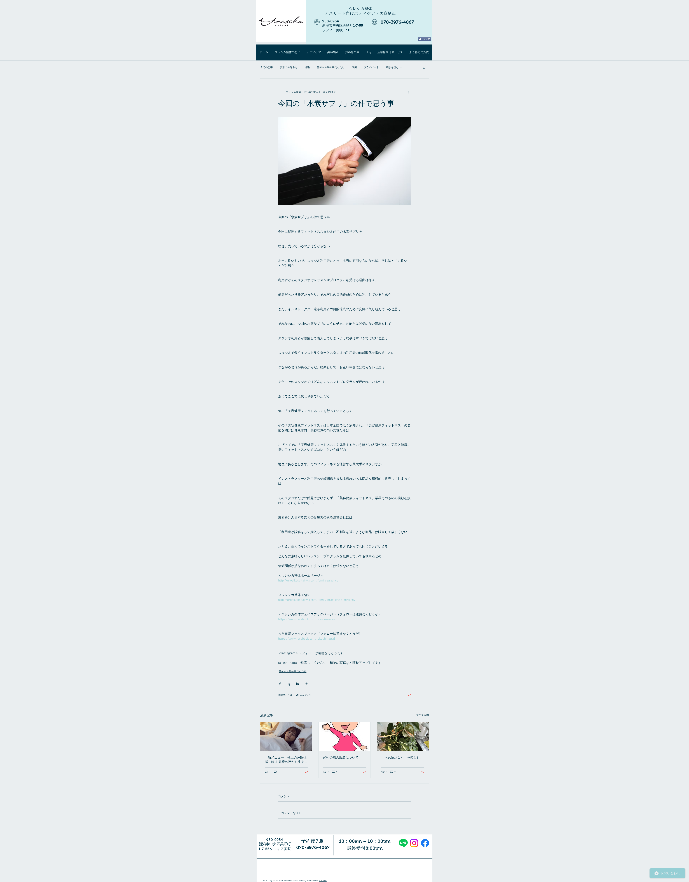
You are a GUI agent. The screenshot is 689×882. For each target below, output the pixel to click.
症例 (354, 67)
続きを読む (392, 67)
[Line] (403, 843)
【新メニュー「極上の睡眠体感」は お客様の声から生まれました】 (286, 760)
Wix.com (323, 880)
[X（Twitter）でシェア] (288, 684)
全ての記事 (266, 67)
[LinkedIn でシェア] (297, 684)
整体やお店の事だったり (330, 67)
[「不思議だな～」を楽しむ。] (403, 736)
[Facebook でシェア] (280, 684)
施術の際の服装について (340, 757)
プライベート (371, 67)
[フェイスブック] (425, 843)
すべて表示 (422, 715)
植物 (307, 67)
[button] (424, 67)
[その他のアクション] (409, 92)
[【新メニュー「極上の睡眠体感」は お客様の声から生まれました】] (286, 736)
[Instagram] (414, 843)
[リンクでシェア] (306, 684)
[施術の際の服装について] (345, 736)
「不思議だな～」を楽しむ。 (402, 757)
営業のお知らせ (288, 67)
